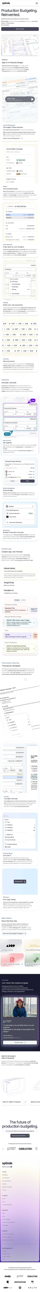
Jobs (3, 1201)
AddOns (4, 1184)
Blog (3, 1216)
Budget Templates (7, 1187)
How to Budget (6, 1219)
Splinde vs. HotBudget (8, 1234)
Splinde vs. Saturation (8, 1240)
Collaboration (5, 1178)
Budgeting (5, 1175)
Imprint (4, 1251)
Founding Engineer (7, 1204)
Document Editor (6, 1181)
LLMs (3, 1259)
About (3, 1198)
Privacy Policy (6, 1254)
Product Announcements (8, 1222)
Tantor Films (17, 1037)
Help (3, 1213)
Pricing (4, 1190)
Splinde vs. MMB (6, 1237)
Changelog (5, 1225)
